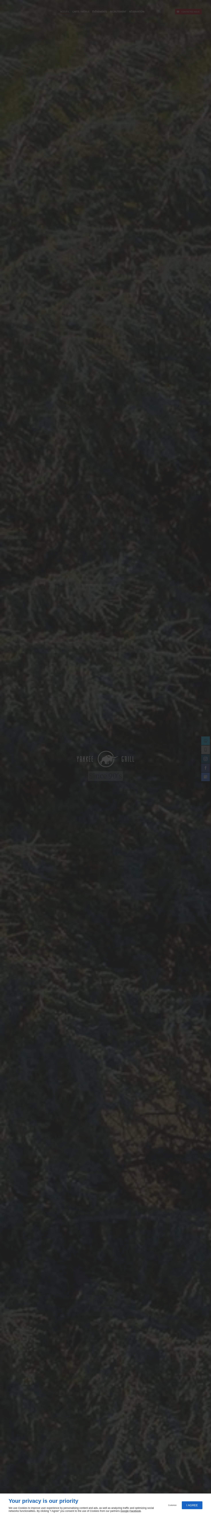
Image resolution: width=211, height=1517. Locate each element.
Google (124, 1511)
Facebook (135, 1511)
